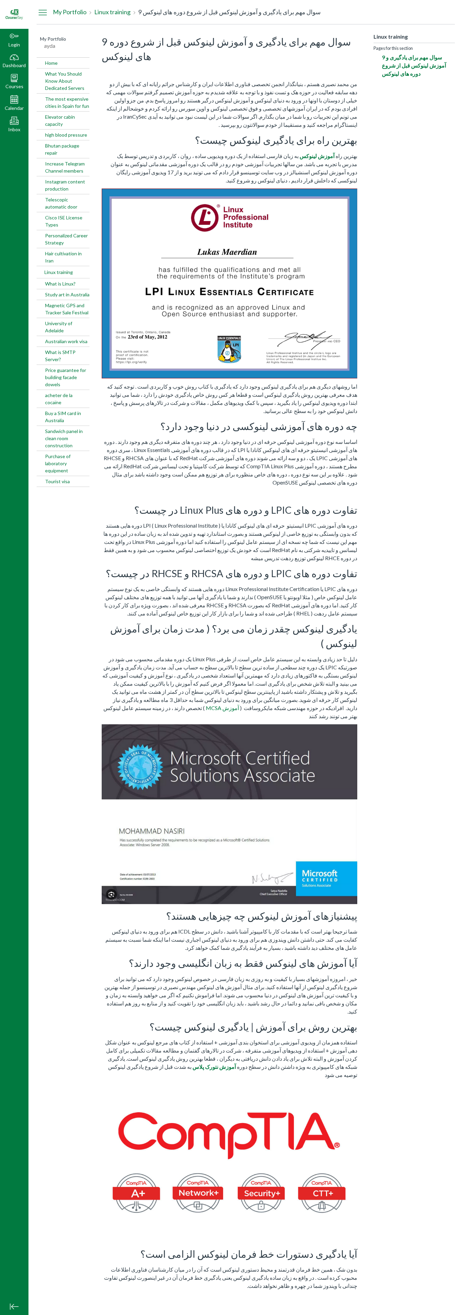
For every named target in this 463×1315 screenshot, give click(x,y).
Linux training (58, 272)
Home (51, 63)
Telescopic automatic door (61, 203)
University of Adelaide (58, 326)
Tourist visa (57, 481)
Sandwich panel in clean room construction (64, 438)
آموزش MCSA (222, 708)
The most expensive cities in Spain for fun (67, 102)
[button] (14, 81)
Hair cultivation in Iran (63, 257)
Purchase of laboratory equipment (58, 463)
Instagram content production (65, 185)
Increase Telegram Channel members (65, 167)
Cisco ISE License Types (63, 221)
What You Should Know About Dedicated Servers (64, 81)
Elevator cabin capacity (60, 120)
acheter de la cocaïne (59, 398)
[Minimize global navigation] (14, 1306)
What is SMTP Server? (60, 355)
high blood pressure (66, 135)
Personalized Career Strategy (66, 239)
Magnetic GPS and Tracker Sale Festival (66, 308)
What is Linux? (60, 284)
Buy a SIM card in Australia (63, 416)
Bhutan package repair (62, 149)
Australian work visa (66, 341)
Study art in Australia (67, 294)
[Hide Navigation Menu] (43, 12)
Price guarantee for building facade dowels (65, 377)
